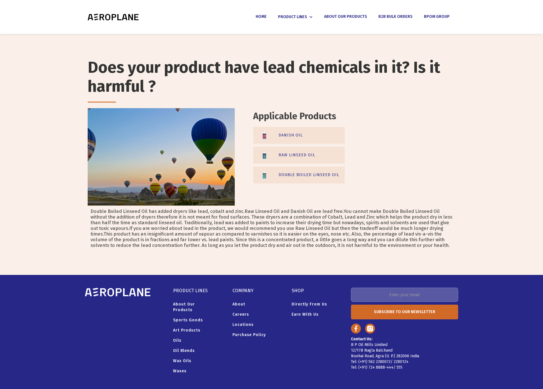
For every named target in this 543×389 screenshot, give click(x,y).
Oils (177, 340)
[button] (295, 16)
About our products (184, 307)
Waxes (179, 371)
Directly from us (309, 304)
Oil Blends (184, 350)
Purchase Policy (249, 334)
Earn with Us (305, 314)
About (238, 304)
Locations (242, 324)
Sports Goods (188, 320)
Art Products (186, 330)
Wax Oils (182, 360)
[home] (113, 17)
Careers (240, 314)
